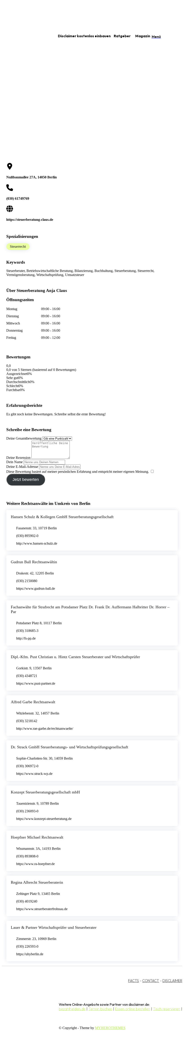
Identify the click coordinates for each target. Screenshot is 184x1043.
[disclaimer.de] (24, 36)
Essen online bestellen (132, 1009)
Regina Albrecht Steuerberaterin (37, 882)
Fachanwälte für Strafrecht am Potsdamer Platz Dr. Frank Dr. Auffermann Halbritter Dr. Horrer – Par (90, 609)
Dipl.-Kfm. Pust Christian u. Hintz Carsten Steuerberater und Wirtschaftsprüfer (75, 657)
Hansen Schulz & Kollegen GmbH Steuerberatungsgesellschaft (62, 517)
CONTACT (150, 980)
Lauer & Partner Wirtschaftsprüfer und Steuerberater (53, 927)
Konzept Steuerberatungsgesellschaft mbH (45, 792)
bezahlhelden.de (72, 1009)
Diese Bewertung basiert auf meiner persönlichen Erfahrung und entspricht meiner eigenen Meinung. (77, 471)
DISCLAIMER (172, 980)
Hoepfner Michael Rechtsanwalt (37, 837)
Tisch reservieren (166, 1009)
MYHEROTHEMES (110, 1028)
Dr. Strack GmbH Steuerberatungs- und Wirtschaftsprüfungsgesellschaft (69, 747)
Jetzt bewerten (26, 479)
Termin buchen (100, 1009)
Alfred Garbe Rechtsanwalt (33, 702)
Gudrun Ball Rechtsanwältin (34, 562)
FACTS (133, 980)
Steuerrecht (18, 246)
